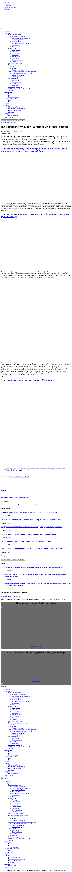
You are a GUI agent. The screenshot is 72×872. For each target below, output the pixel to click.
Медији (6, 103)
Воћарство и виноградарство (21, 38)
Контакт (7, 4)
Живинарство (16, 56)
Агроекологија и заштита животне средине (22, 71)
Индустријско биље (18, 40)
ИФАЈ (10, 102)
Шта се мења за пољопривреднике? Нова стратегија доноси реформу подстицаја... (34, 548)
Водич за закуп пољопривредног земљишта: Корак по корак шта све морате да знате (33, 567)
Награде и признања (14, 110)
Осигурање (15, 83)
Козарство (15, 55)
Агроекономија (13, 78)
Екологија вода (17, 77)
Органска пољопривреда (16, 63)
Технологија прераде (15, 87)
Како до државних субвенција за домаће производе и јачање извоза (28, 534)
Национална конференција (16, 108)
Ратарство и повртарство (20, 36)
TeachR (62, 599)
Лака (13, 66)
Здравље (11, 90)
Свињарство (16, 51)
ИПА (10, 93)
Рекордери (11, 112)
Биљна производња (14, 34)
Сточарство (12, 48)
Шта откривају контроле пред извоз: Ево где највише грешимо (26, 541)
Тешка (14, 68)
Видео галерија (13, 115)
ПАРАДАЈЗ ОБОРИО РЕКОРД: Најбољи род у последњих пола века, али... (31, 520)
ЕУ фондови (8, 92)
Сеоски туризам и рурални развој (19, 88)
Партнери (7, 5)
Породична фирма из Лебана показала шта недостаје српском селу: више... (31, 527)
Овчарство (15, 53)
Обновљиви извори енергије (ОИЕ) (23, 73)
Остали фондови (13, 97)
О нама (6, 2)
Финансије (15, 80)
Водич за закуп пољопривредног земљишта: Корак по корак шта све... (29, 512)
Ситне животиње (17, 60)
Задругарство (8, 117)
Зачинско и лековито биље (20, 43)
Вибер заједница (36, 646)
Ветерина (15, 61)
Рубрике (7, 33)
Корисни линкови (10, 7)
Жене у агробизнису (14, 107)
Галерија (7, 114)
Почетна (7, 31)
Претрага (21, 120)
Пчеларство (16, 58)
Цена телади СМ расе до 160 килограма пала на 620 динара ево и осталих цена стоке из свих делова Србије (34, 149)
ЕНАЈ (10, 100)
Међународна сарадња (11, 98)
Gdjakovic (8, 131)
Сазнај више (36, 681)
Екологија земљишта (18, 75)
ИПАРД (10, 95)
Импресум (7, 9)
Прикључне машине (18, 70)
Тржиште (15, 85)
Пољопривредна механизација (18, 65)
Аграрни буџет (17, 82)
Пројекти (7, 105)
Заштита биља (16, 46)
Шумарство (15, 45)
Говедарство (16, 50)
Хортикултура (16, 41)
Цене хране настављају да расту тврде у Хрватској (26, 380)
